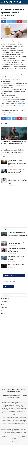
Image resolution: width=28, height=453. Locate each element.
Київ (2, 304)
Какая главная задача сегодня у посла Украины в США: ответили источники (16, 258)
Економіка (4, 301)
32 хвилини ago (12, 253)
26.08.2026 (11, 166)
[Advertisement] (14, 334)
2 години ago (12, 261)
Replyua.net (4, 107)
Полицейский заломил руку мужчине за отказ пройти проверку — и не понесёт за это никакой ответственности (17, 172)
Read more (5, 156)
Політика (4, 307)
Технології (4, 313)
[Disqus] (14, 208)
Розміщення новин (10, 391)
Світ (2, 310)
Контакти (23, 389)
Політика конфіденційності (13, 389)
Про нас (3, 389)
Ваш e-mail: (5, 279)
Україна (6, 6)
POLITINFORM (12, 2)
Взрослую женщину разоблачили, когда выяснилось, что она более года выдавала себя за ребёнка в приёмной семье (17, 181)
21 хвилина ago (12, 238)
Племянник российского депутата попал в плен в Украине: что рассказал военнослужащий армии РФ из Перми (13, 143)
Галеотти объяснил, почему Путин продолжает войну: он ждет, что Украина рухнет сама (16, 250)
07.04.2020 (3, 18)
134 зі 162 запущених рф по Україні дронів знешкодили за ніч (16, 265)
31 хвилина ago (12, 245)
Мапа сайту (18, 391)
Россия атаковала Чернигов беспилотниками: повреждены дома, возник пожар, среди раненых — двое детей (17, 162)
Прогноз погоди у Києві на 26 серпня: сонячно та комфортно (17, 242)
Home (2, 6)
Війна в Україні (5, 299)
